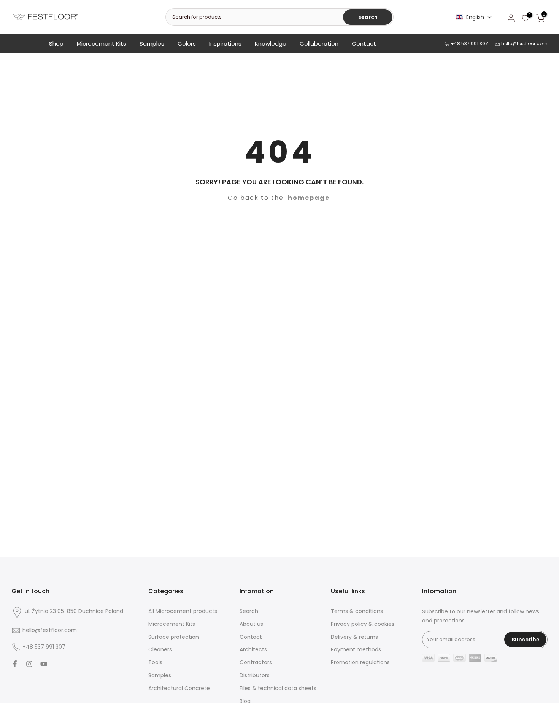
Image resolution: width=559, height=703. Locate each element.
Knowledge (270, 44)
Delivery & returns (354, 637)
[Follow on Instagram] (29, 663)
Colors (187, 44)
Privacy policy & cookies (362, 624)
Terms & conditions (357, 611)
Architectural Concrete (179, 688)
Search (249, 611)
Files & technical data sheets (278, 688)
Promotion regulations (360, 662)
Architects (253, 649)
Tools (155, 662)
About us (251, 624)
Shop (56, 44)
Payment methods (356, 649)
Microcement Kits (101, 44)
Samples (152, 44)
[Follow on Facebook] (14, 663)
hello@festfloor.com (524, 43)
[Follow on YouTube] (43, 663)
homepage (309, 197)
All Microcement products (182, 611)
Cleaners (160, 649)
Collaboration (319, 44)
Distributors (255, 675)
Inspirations (225, 44)
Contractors (256, 662)
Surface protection (173, 637)
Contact (364, 44)
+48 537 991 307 (468, 43)
